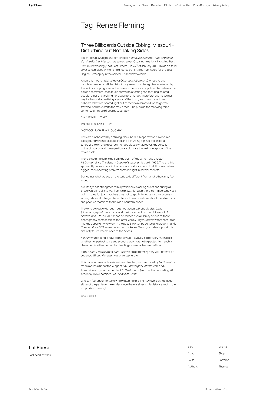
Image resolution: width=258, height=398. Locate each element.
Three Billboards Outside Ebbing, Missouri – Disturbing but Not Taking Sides (128, 47)
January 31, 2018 (88, 295)
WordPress (224, 389)
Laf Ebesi (36, 5)
